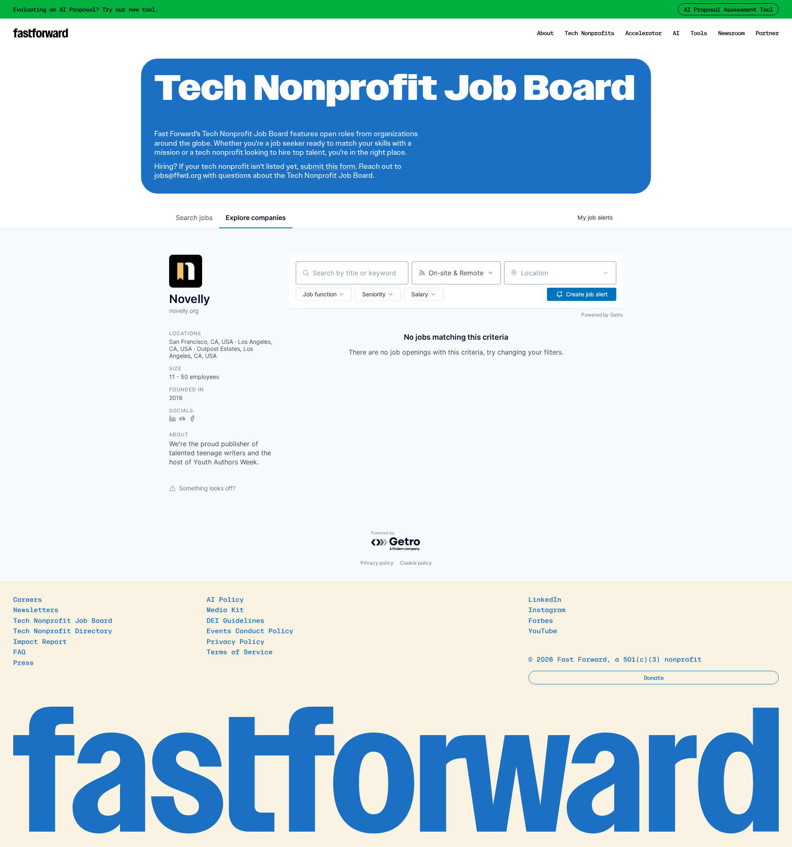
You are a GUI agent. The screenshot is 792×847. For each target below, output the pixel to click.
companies (256, 217)
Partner (767, 32)
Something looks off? (207, 488)
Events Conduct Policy (250, 630)
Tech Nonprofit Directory (62, 630)
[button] (324, 294)
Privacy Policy (235, 641)
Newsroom (731, 32)
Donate (654, 677)
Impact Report (40, 641)
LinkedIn (544, 599)
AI (676, 32)
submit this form (328, 166)
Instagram (547, 609)
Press (23, 662)
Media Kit (225, 609)
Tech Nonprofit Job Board (62, 620)
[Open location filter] (605, 273)
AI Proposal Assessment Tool (728, 9)
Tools (699, 32)
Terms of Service (240, 651)
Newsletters (36, 609)
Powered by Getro (602, 315)
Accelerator (643, 32)
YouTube (542, 630)
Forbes (540, 620)
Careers (27, 599)
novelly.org (184, 310)
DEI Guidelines (235, 620)
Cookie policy (416, 563)
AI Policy (225, 599)
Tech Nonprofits (589, 32)
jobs (194, 217)
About (545, 32)
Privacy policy (377, 563)
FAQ (19, 651)
